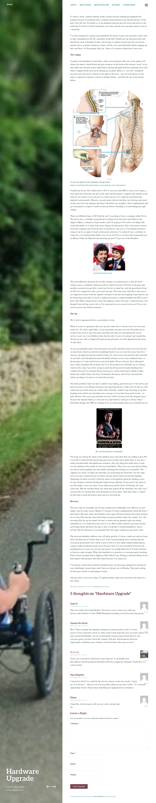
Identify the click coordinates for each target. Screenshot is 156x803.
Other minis (129, 5)
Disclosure (85, 5)
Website (73, 774)
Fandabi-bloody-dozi (102, 273)
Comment (74, 723)
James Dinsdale (110, 796)
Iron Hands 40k (101, 5)
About (73, 5)
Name (73, 753)
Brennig (74, 652)
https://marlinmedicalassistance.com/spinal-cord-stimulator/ (98, 185)
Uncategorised (89, 586)
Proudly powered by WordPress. (81, 796)
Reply (146, 612)
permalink (105, 586)
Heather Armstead (15, 786)
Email (73, 764)
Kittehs (116, 5)
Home (10, 4)
